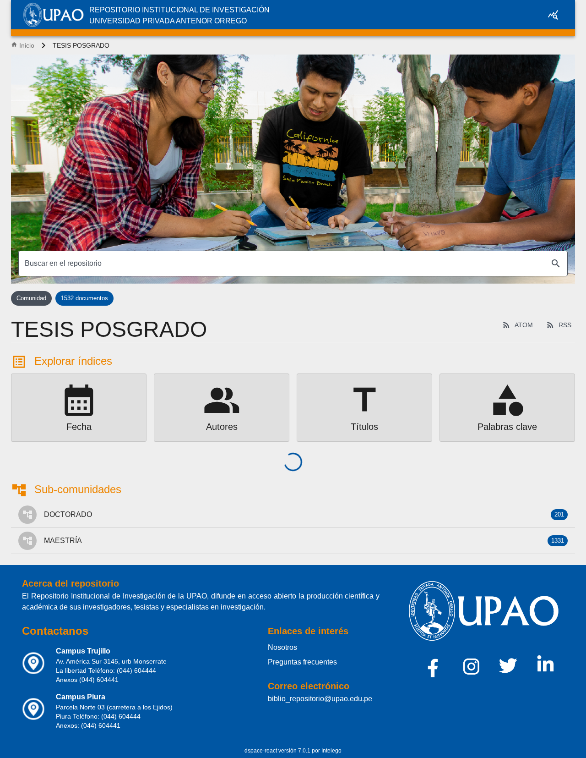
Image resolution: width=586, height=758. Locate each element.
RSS (565, 325)
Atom (524, 325)
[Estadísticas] (553, 15)
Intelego (331, 750)
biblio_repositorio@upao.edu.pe (320, 699)
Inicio (26, 45)
